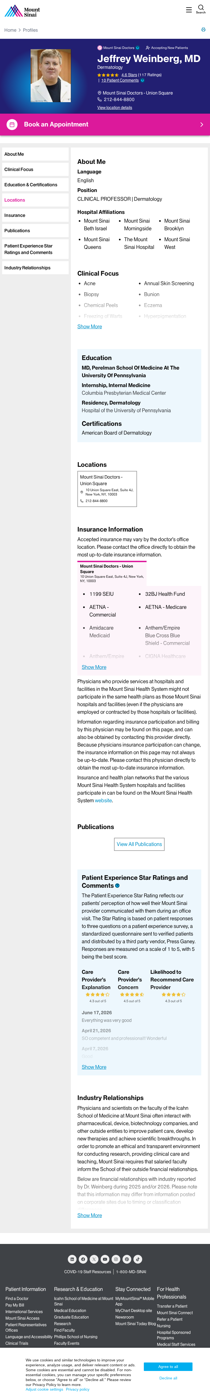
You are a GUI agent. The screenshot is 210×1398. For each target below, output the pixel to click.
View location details (114, 107)
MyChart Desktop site (133, 1310)
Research (62, 1323)
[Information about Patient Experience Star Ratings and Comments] (142, 80)
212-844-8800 (119, 99)
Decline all (168, 1378)
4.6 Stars (129, 74)
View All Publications (139, 844)
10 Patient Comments (120, 80)
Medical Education (70, 1310)
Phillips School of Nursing (75, 1336)
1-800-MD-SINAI (131, 1271)
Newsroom (124, 1317)
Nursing (163, 1325)
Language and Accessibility (28, 1336)
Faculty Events (66, 1343)
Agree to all (168, 1366)
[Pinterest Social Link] (126, 1259)
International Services (24, 1311)
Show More (89, 326)
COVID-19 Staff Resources (87, 1271)
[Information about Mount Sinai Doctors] (137, 48)
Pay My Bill (14, 1305)
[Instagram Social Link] (116, 1259)
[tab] (35, 154)
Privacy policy (77, 1389)
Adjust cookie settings (44, 1389)
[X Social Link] (94, 1259)
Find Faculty (64, 1330)
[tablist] (34, 208)
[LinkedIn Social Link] (72, 1259)
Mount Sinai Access (22, 1318)
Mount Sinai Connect (175, 1312)
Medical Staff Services (176, 1344)
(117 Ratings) (150, 75)
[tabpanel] (139, 204)
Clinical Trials (16, 1343)
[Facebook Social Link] (83, 1259)
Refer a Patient (169, 1319)
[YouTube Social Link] (105, 1259)
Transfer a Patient (172, 1306)
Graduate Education (71, 1317)
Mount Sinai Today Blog (135, 1323)
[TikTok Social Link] (137, 1259)
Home (10, 30)
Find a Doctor (16, 1298)
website (103, 800)
